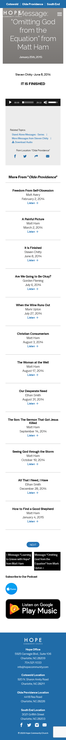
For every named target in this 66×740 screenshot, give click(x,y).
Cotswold (12, 4)
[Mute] (45, 102)
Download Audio (23, 142)
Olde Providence (32, 4)
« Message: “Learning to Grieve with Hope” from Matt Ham (18, 559)
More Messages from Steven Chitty (30, 138)
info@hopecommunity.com (33, 667)
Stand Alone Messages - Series (28, 134)
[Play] (10, 102)
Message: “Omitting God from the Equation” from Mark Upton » (47, 561)
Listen (31, 203)
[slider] (28, 102)
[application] (33, 102)
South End (53, 4)
